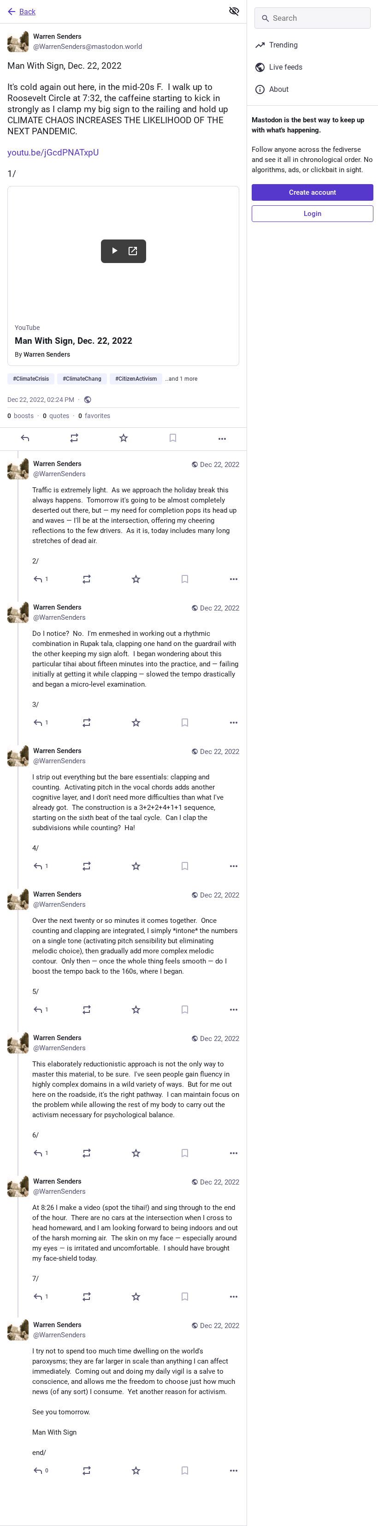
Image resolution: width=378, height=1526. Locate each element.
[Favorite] (123, 437)
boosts (20, 415)
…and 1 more (181, 379)
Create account (312, 192)
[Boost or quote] (74, 437)
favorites (94, 415)
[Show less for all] (234, 11)
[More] (222, 438)
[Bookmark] (172, 437)
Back (27, 11)
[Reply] (24, 437)
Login (312, 213)
